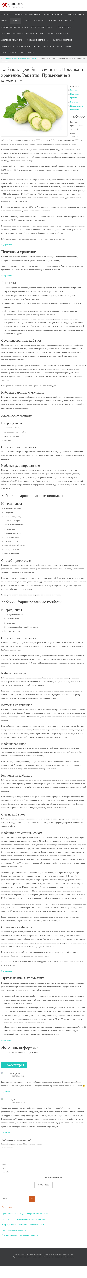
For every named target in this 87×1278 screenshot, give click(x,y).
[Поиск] (32, 1199)
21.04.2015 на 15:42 (17, 1076)
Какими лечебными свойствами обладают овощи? (21, 58)
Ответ (7, 1092)
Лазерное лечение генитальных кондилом (20, 1232)
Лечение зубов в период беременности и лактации (24, 1218)
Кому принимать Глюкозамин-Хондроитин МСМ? (24, 1222)
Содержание (6, 244)
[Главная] (2, 58)
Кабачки (73, 90)
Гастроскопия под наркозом (14, 1227)
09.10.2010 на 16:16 (17, 1102)
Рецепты (74, 102)
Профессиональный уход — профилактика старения (25, 1213)
